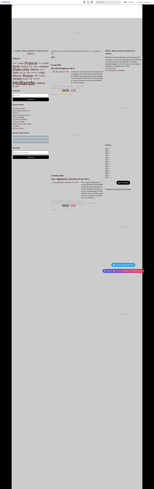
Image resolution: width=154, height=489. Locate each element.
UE (30, 79)
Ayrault (45, 63)
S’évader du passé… (19, 108)
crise (42, 72)
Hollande (24, 83)
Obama (34, 69)
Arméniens (34, 72)
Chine (14, 63)
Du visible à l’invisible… (20, 119)
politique (44, 66)
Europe (25, 79)
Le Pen (42, 69)
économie (36, 79)
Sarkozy (40, 83)
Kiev (39, 63)
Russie (28, 76)
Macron (17, 75)
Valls (30, 66)
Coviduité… (16, 126)
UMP (36, 76)
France (31, 63)
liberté (16, 66)
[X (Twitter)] (88, 2)
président (16, 86)
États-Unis (21, 69)
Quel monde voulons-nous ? (22, 111)
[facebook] (84, 2)
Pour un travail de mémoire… (22, 115)
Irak (28, 73)
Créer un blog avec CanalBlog (115, 70)
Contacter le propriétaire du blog (118, 189)
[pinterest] (91, 2)
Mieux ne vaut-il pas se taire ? (22, 124)
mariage (21, 63)
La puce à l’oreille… (19, 122)
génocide (23, 73)
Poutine (42, 76)
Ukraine (17, 78)
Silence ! (15, 113)
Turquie (24, 66)
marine (35, 66)
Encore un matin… (19, 128)
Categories (96, 51)
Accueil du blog (110, 68)
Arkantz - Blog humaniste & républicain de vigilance (70, 51)
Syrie (15, 72)
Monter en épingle (18, 117)
